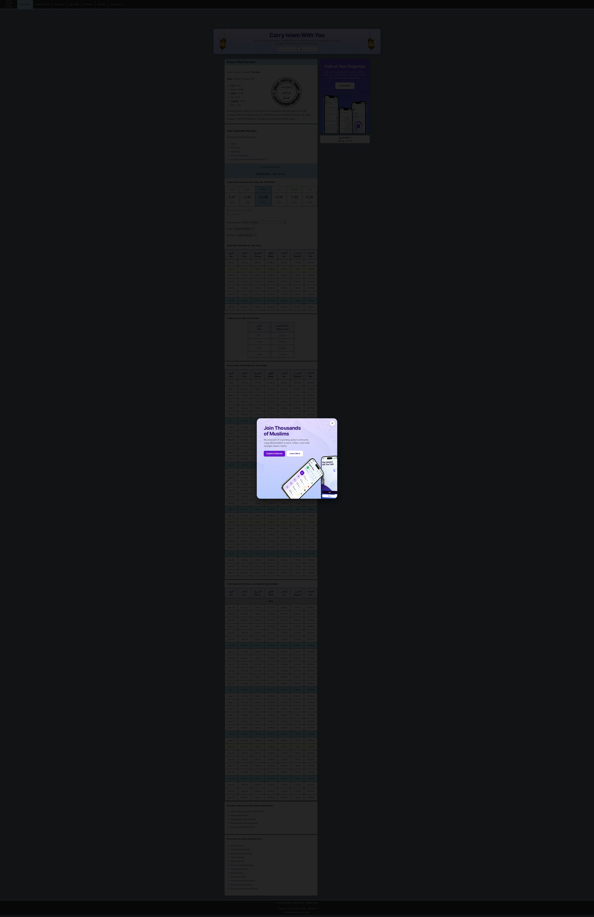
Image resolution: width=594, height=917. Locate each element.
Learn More (295, 453)
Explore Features (274, 453)
